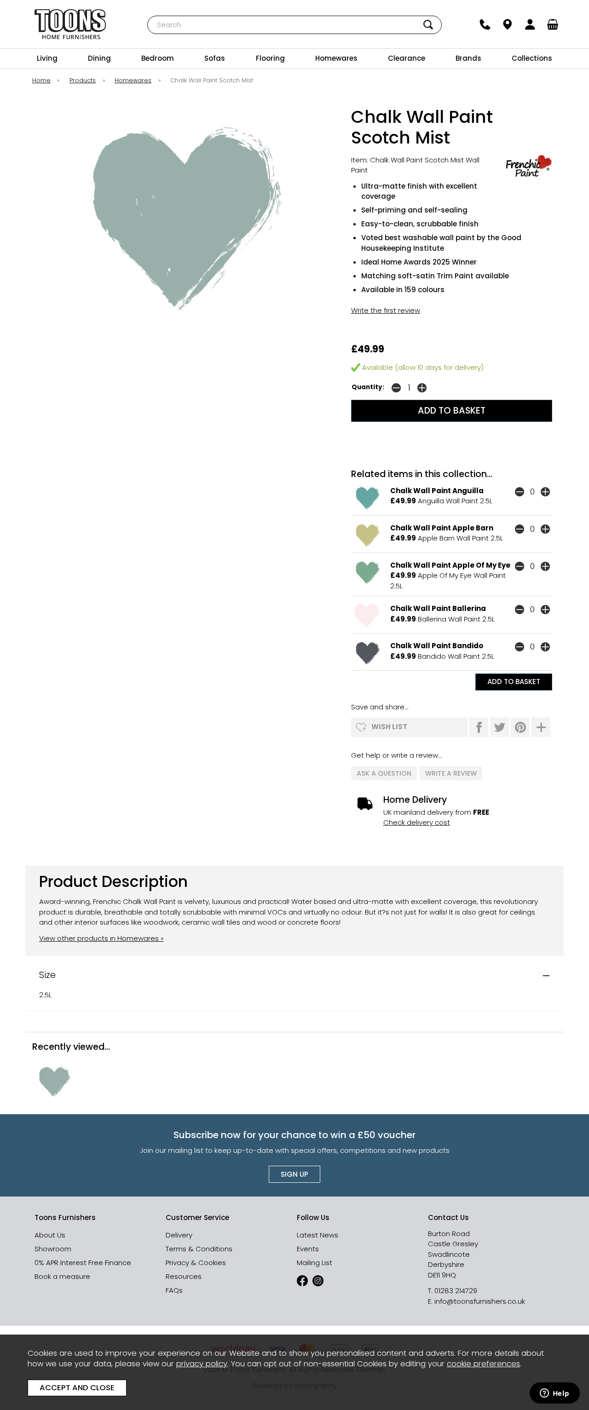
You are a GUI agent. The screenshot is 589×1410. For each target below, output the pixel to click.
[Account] (530, 24)
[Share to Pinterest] (520, 727)
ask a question (384, 773)
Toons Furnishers (70, 24)
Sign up (294, 1174)
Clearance (406, 58)
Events (308, 1249)
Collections (532, 58)
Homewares (336, 58)
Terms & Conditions (199, 1249)
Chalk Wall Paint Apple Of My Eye (450, 565)
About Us (50, 1235)
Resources (184, 1276)
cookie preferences (483, 1363)
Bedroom (157, 58)
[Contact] (485, 24)
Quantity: (368, 387)
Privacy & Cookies (196, 1262)
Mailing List (314, 1262)
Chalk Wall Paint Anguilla (437, 490)
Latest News (317, 1235)
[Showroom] (508, 24)
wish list (389, 726)
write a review (451, 773)
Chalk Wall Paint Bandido (436, 645)
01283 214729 (455, 1290)
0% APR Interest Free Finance (83, 1262)
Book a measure (62, 1276)
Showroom (53, 1249)
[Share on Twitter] (499, 727)
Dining (99, 58)
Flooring (270, 58)
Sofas (214, 58)
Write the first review (385, 310)
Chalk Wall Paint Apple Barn (441, 528)
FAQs (174, 1290)
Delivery (179, 1235)
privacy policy (201, 1363)
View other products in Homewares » (101, 938)
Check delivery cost (416, 822)
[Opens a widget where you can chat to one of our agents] (554, 1393)
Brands (468, 58)
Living (47, 58)
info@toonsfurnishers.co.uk (479, 1301)
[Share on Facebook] (478, 727)
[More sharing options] (540, 727)
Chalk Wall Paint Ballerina (438, 608)
